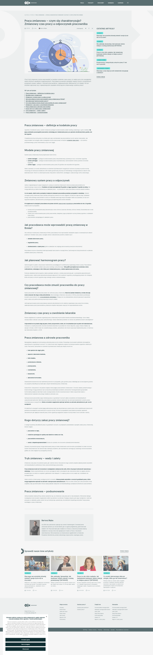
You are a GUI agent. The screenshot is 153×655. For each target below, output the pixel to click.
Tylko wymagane (25, 644)
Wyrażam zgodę (25, 639)
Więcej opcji (25, 649)
